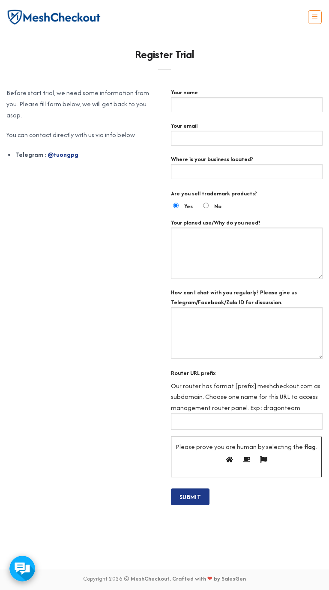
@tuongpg (63, 154)
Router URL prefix (193, 373)
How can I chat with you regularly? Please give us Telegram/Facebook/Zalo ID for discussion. (234, 297)
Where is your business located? (212, 159)
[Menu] (315, 17)
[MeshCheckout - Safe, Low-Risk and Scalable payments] (54, 17)
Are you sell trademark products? (214, 193)
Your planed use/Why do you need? (215, 223)
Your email (184, 126)
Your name (184, 92)
